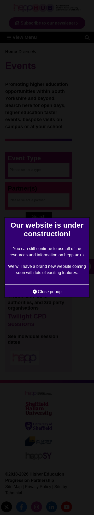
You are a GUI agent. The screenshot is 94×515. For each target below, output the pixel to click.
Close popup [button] (49, 291)
